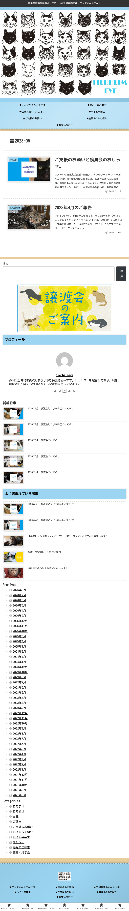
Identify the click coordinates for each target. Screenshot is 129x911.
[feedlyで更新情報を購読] (69, 391)
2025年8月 (19, 636)
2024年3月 (19, 656)
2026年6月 (19, 600)
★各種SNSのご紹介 (106, 892)
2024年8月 (19, 651)
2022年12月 (20, 713)
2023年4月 (19, 697)
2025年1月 (19, 646)
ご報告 (17, 821)
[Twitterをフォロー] (60, 391)
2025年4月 (19, 641)
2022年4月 (19, 754)
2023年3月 (19, 702)
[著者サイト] (55, 391)
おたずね (18, 806)
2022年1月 (19, 769)
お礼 (15, 816)
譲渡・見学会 (21, 852)
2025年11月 (20, 625)
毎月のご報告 (21, 847)
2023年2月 (19, 708)
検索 (5, 263)
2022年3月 (19, 759)
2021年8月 (19, 795)
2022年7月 (19, 738)
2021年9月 (19, 789)
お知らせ (18, 811)
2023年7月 (19, 682)
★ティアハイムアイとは (22, 887)
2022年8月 (19, 733)
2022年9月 (19, 728)
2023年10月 (20, 672)
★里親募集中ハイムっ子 (107, 887)
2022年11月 (20, 718)
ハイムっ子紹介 (23, 832)
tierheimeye (64, 375)
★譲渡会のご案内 (64, 887)
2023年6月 (19, 687)
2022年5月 (19, 749)
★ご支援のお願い (64, 892)
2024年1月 (19, 661)
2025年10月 (20, 631)
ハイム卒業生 (21, 837)
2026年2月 (19, 615)
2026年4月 (19, 610)
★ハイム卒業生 (22, 892)
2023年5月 (19, 692)
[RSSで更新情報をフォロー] (74, 391)
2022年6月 (19, 743)
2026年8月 (19, 590)
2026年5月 (19, 605)
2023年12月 (20, 666)
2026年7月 (19, 595)
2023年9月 (19, 677)
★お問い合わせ (64, 897)
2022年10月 (20, 723)
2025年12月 (20, 620)
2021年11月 (20, 779)
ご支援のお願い (23, 826)
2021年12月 (20, 774)
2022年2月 (19, 764)
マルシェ (18, 842)
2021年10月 (20, 784)
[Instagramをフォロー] (64, 391)
